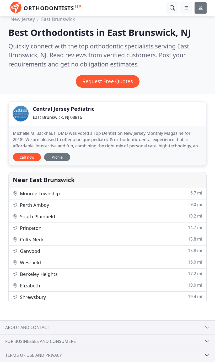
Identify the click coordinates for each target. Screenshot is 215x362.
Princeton (110, 228)
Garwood (110, 251)
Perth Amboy (110, 205)
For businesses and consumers (40, 341)
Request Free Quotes (107, 81)
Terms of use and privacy (33, 355)
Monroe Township (110, 193)
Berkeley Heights (110, 274)
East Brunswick (58, 19)
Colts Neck (110, 239)
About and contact (27, 327)
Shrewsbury (110, 297)
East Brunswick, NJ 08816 (57, 117)
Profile (57, 157)
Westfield (110, 262)
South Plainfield (110, 216)
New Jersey (22, 19)
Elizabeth (110, 285)
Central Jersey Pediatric (63, 108)
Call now (26, 157)
